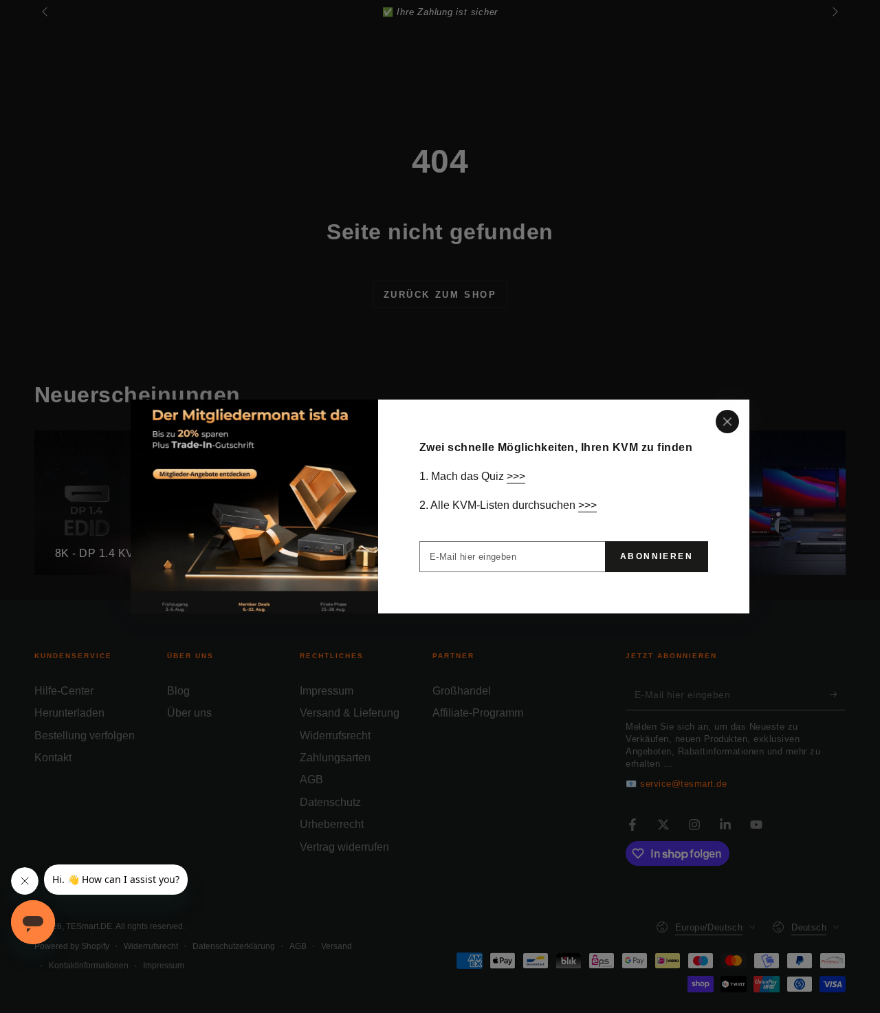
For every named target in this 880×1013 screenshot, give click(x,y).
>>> (516, 476)
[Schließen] (727, 421)
